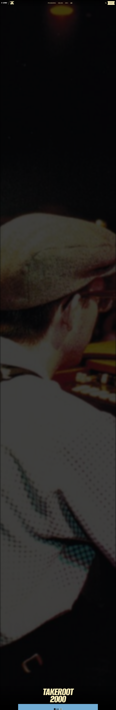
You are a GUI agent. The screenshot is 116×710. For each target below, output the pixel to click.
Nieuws (60, 3)
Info (66, 3)
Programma (52, 3)
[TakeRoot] (11, 3)
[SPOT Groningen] (4, 3)
